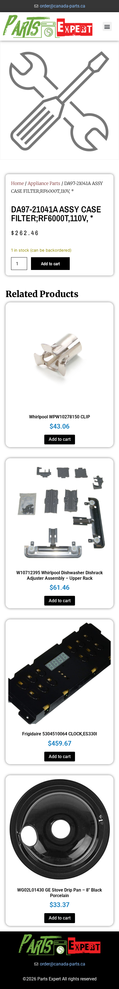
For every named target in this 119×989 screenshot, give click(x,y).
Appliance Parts (44, 183)
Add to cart (50, 264)
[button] (107, 26)
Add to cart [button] (60, 439)
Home (17, 183)
